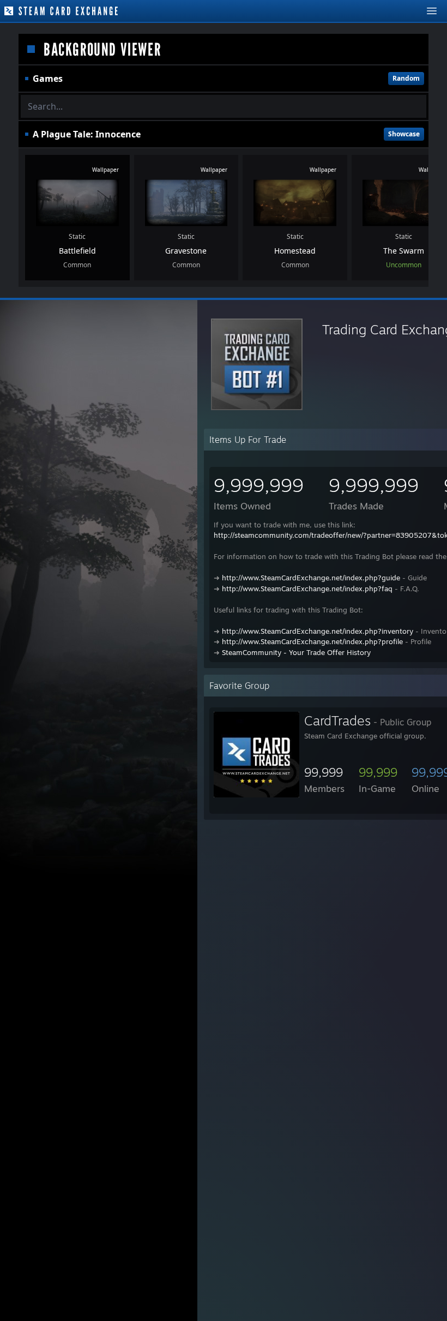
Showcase (404, 134)
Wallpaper (105, 169)
